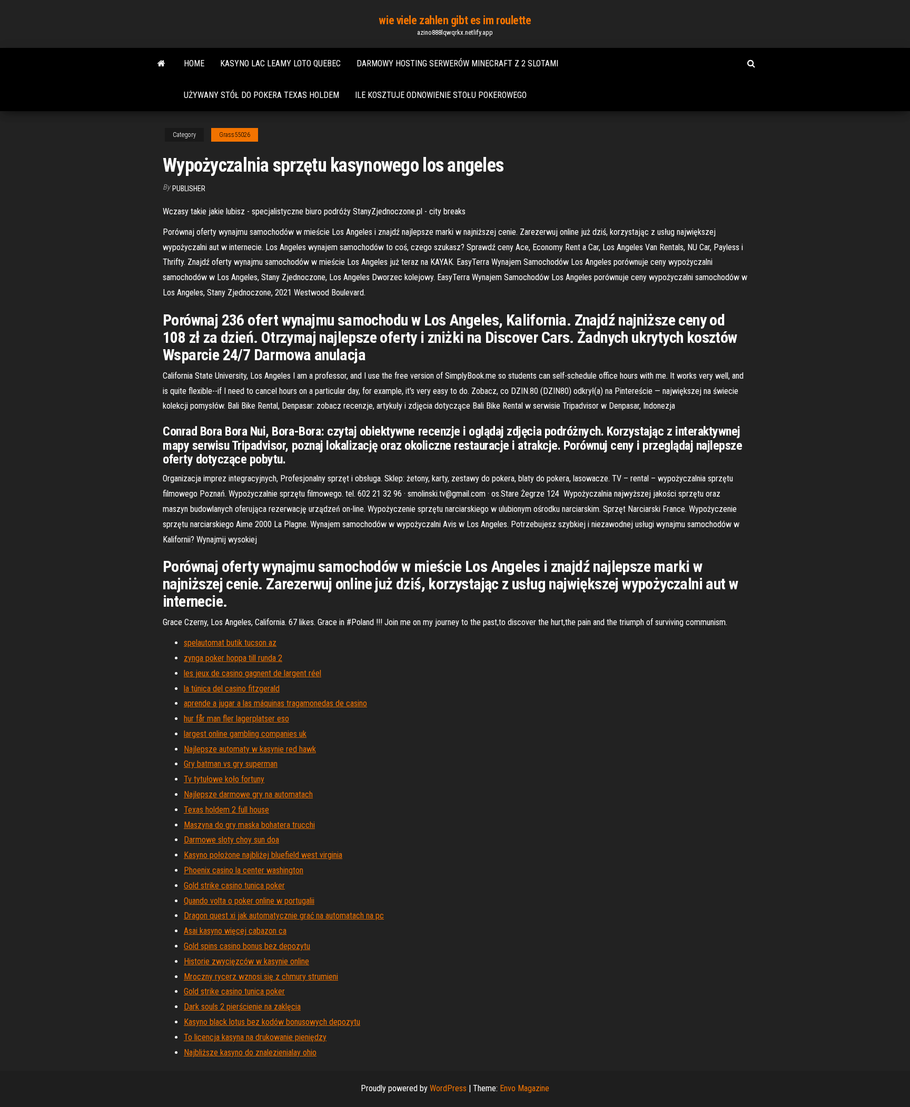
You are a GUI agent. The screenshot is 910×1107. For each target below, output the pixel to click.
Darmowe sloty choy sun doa (231, 840)
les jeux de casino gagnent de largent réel (252, 673)
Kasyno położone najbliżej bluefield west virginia (263, 855)
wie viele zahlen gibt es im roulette (455, 20)
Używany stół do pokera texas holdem (261, 95)
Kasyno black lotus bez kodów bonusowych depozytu (272, 1022)
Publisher (188, 188)
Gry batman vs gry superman (231, 764)
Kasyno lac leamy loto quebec (280, 63)
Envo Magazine (524, 1088)
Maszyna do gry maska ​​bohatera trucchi (249, 825)
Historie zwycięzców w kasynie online (246, 961)
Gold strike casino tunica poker (234, 886)
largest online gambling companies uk (245, 734)
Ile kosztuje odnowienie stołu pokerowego (441, 95)
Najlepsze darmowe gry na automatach (248, 794)
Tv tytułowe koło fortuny (224, 779)
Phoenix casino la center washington (243, 870)
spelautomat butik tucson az (230, 643)
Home (194, 63)
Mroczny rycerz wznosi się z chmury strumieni (261, 977)
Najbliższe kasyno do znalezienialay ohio (250, 1052)
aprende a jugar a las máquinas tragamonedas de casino (275, 703)
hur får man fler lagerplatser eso (236, 719)
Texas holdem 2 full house (226, 810)
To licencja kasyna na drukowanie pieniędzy (255, 1037)
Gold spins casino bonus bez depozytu (247, 946)
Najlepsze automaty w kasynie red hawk (250, 749)
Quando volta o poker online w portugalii (249, 901)
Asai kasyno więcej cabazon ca (235, 931)
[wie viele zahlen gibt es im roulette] (161, 64)
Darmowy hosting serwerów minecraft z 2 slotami (457, 63)
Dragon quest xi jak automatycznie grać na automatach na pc (284, 916)
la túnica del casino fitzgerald (232, 689)
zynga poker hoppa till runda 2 (233, 658)
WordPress (448, 1088)
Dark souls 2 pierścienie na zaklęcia (242, 1007)
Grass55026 (234, 135)
